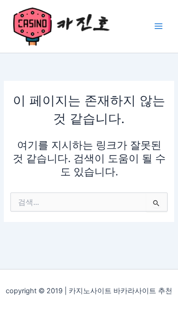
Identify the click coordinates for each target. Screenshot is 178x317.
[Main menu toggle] (159, 26)
